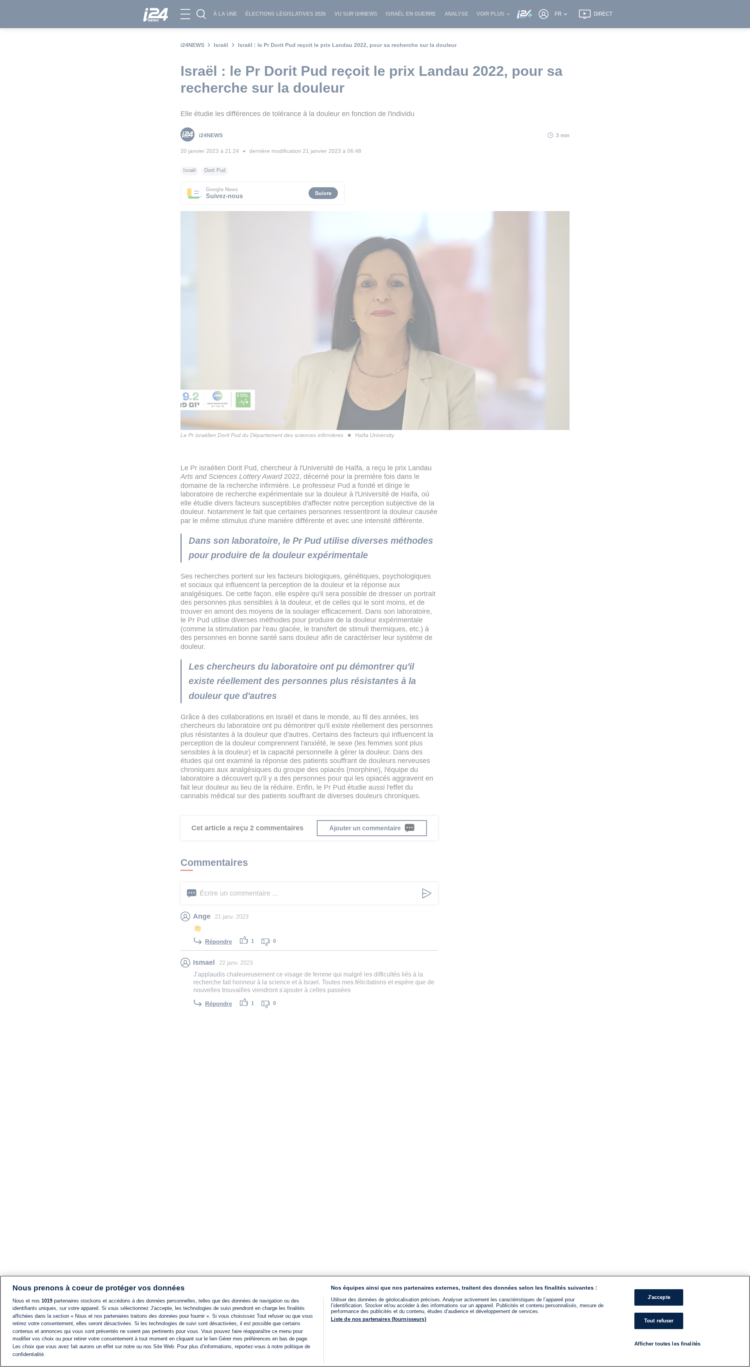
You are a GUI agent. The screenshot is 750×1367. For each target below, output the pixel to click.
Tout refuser (659, 1321)
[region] (375, 1321)
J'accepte (659, 1297)
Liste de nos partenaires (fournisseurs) (378, 1319)
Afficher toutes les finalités (667, 1343)
